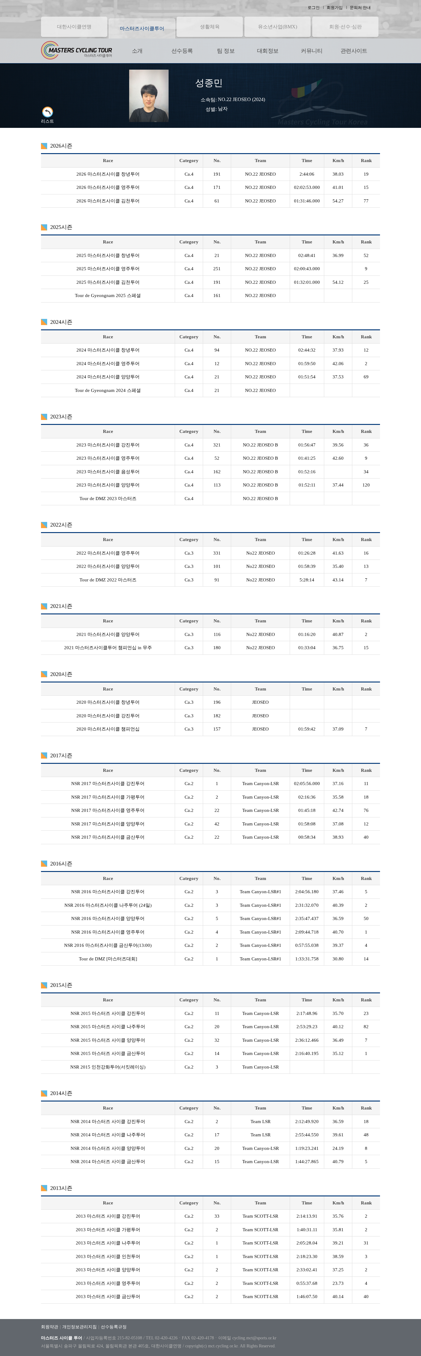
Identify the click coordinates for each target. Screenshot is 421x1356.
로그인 (314, 7)
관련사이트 (354, 51)
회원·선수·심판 (345, 26)
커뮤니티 (311, 51)
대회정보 (267, 51)
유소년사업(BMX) (277, 26)
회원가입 (335, 7)
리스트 (47, 121)
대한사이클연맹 (74, 26)
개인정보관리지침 (79, 1327)
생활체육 (210, 26)
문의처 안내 (360, 7)
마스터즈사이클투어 (142, 28)
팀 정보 (225, 51)
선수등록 (182, 51)
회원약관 (49, 1327)
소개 (137, 51)
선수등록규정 (114, 1327)
